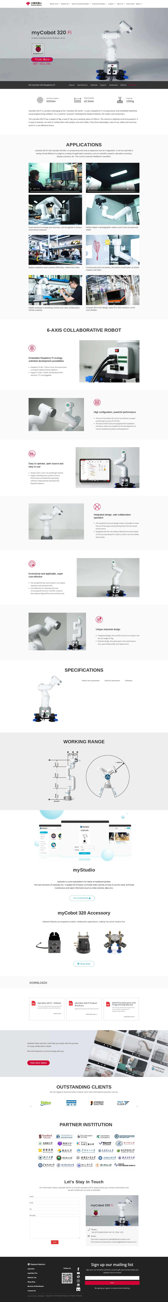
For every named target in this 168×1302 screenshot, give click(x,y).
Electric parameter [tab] (112, 681)
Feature (72, 85)
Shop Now (132, 85)
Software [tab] (128, 681)
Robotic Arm (54, 4)
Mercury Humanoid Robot (80, 4)
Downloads (113, 85)
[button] (82, 898)
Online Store (130, 4)
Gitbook (123, 85)
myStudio (94, 85)
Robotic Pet (64, 4)
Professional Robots (98, 4)
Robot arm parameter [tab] (91, 681)
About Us (120, 4)
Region (138, 4)
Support (111, 4)
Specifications (82, 85)
